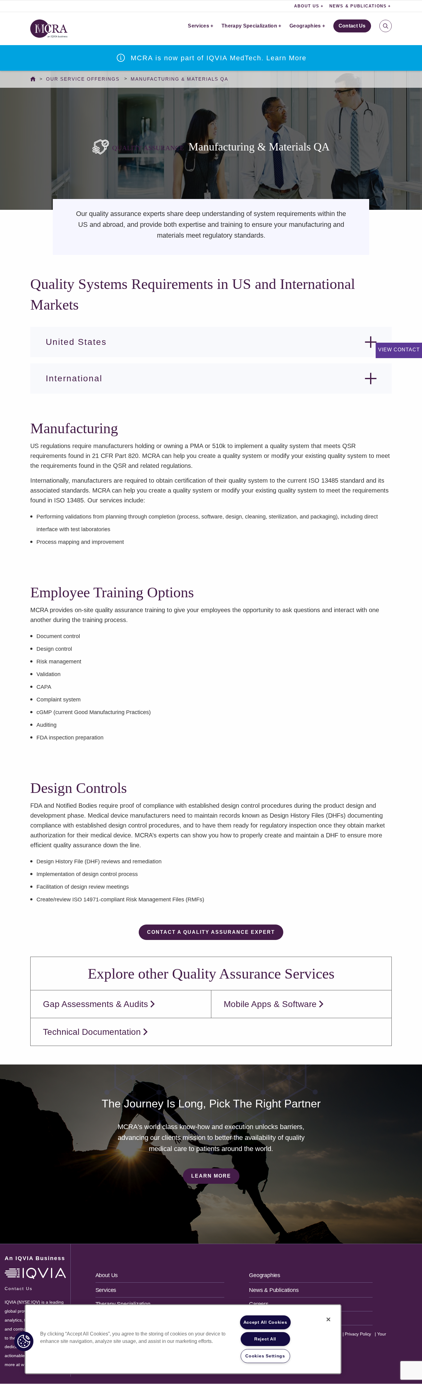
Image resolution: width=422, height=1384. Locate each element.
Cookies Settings (265, 1355)
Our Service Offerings (83, 79)
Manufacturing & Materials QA (179, 79)
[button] (24, 1341)
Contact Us (352, 25)
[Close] (328, 1319)
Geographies (305, 25)
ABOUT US (306, 6)
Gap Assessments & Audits (95, 1004)
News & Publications (274, 1290)
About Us (106, 1275)
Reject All (265, 1338)
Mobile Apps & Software (270, 1004)
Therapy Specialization (249, 25)
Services (198, 25)
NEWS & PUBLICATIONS (358, 6)
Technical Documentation (92, 1032)
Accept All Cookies (265, 1322)
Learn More (211, 1176)
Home (34, 79)
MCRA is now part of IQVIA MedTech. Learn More (218, 58)
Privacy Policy (357, 1333)
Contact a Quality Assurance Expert (211, 932)
